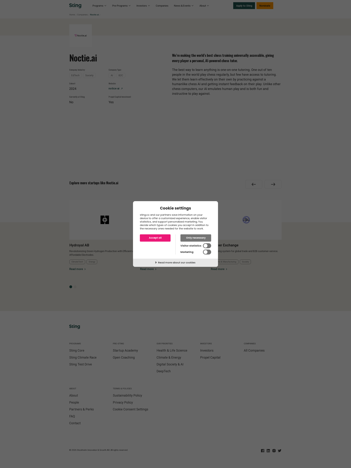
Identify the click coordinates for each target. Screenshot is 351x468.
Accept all (155, 237)
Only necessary (196, 237)
